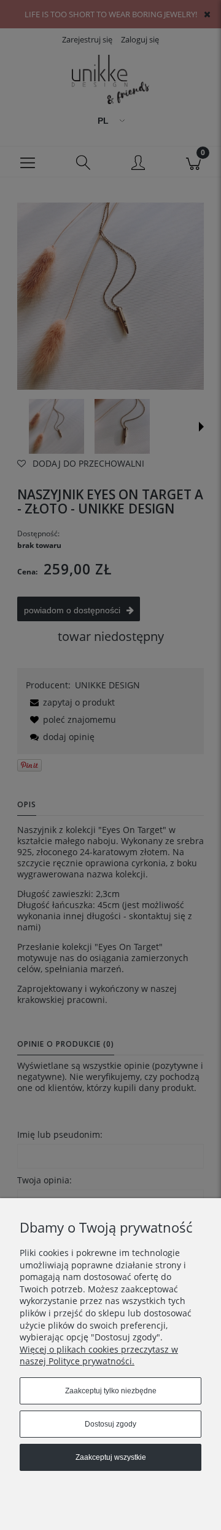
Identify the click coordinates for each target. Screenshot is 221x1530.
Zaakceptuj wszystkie (111, 1457)
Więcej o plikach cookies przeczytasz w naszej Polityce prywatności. (99, 1355)
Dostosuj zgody (110, 1424)
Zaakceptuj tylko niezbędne (111, 1391)
